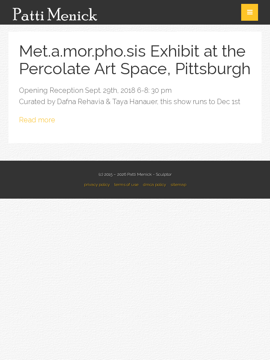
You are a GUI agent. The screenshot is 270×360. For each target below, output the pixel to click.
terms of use (126, 184)
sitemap (178, 184)
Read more (37, 120)
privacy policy (97, 184)
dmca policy (154, 184)
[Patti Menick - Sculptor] (56, 11)
